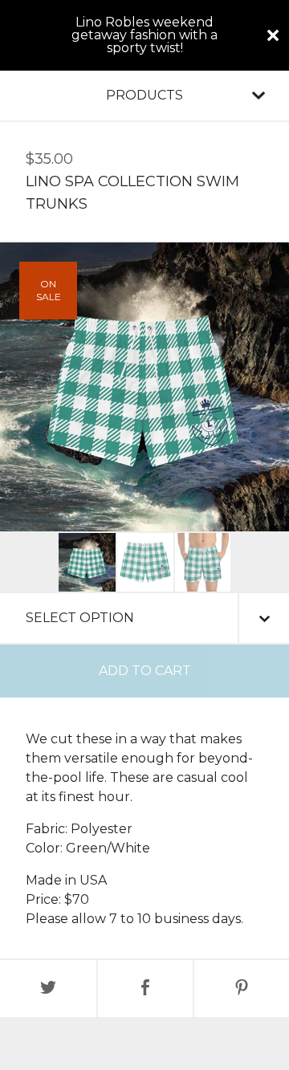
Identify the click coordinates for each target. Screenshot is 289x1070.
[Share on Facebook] (145, 988)
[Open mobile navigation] (258, 95)
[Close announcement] (273, 35)
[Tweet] (48, 988)
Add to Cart (145, 670)
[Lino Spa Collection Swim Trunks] (87, 562)
